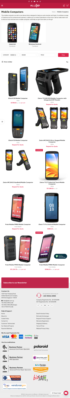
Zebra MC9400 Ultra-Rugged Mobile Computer (52, 141)
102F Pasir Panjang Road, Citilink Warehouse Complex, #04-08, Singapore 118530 (9, 296)
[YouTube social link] (34, 1)
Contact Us (4, 321)
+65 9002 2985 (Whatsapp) (9, 305)
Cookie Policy (5, 318)
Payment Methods (6, 328)
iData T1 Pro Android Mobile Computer (52, 224)
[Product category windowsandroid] (35, 35)
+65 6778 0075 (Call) (7, 307)
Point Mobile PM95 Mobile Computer (18, 265)
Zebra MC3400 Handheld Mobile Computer (18, 182)
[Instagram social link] (31, 1)
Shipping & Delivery (41, 323)
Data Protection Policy (42, 313)
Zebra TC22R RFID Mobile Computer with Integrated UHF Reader (52, 99)
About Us (4, 316)
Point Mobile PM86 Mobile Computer (52, 265)
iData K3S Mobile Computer (18, 98)
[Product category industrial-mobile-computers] (12, 35)
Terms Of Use (40, 326)
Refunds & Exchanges (42, 316)
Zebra (52, 102)
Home (54, 12)
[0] (64, 5)
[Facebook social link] (29, 1)
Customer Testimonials (8, 323)
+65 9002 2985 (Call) (7, 302)
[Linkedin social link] (37, 1)
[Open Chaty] (66, 393)
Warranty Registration (42, 321)
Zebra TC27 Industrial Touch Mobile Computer (52, 183)
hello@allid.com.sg (8, 300)
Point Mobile (18, 226)
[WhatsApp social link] (40, 1)
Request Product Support (43, 318)
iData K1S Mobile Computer (18, 140)
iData (18, 100)
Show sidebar (8, 62)
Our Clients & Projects (7, 326)
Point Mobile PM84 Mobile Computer (18, 224)
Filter (63, 55)
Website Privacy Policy (42, 328)
